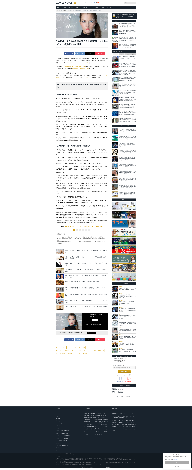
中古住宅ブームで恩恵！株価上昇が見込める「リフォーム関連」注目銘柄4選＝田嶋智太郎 (127, 131)
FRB (94, 413)
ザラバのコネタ (59, 447)
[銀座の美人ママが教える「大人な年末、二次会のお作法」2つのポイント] (60, 282)
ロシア (85, 424)
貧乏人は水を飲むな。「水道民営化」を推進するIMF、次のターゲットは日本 (127, 58)
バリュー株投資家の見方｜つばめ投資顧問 (93, 423)
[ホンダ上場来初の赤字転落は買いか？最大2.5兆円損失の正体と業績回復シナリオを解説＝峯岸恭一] (115, 166)
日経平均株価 (102, 417)
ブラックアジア (86, 77)
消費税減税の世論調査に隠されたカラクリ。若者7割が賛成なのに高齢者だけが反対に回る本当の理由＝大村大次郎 (127, 120)
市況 (103, 7)
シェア (67, 53)
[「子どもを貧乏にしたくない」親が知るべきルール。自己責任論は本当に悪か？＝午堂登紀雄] (60, 258)
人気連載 (96, 7)
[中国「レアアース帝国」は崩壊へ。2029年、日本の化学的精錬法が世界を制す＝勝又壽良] (115, 145)
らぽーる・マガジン (98, 426)
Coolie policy (175, 459)
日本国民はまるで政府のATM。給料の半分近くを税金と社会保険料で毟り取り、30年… (127, 317)
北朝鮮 (102, 424)
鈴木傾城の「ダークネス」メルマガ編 (78, 63)
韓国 (105, 424)
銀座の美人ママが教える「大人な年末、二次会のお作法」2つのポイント (84, 281)
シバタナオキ (100, 433)
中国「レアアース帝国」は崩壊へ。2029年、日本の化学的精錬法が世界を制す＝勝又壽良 (127, 32)
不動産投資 (78, 7)
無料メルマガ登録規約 (117, 365)
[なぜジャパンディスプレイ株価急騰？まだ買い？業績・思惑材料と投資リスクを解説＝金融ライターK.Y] (115, 194)
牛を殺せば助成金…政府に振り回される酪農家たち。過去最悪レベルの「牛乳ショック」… (127, 296)
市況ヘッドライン (59, 428)
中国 (98, 417)
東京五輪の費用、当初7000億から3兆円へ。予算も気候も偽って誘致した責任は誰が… (127, 324)
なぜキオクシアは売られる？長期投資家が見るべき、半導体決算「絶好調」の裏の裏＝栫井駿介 (127, 92)
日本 (93, 415)
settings (177, 466)
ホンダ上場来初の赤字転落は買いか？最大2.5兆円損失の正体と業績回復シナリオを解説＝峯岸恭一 (127, 166)
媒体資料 (114, 388)
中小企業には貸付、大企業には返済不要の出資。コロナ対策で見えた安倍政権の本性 (127, 310)
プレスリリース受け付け (117, 392)
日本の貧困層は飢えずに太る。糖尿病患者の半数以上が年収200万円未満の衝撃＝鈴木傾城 (127, 85)
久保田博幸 (86, 429)
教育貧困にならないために (101, 431)
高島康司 (86, 433)
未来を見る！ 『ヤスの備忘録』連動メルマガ (95, 421)
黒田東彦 (89, 417)
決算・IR (109, 7)
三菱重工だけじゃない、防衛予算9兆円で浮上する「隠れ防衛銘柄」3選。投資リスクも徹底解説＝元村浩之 (127, 152)
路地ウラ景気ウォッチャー (61, 440)
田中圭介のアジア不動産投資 (62, 438)
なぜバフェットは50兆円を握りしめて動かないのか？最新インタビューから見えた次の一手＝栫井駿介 (127, 46)
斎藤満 (104, 423)
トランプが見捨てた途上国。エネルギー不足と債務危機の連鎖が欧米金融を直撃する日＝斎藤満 (127, 159)
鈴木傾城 (62, 353)
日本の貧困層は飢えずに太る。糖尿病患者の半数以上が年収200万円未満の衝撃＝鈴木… (127, 331)
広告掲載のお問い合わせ (117, 389)
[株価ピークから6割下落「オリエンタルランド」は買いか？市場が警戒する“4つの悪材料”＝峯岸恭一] (115, 180)
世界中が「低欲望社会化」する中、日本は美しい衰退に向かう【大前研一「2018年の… (127, 337)
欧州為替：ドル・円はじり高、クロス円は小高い (122, 413)
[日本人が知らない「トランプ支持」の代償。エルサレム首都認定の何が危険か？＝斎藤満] (60, 276)
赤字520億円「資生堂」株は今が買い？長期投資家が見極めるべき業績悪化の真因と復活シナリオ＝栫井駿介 (127, 65)
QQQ (64, 347)
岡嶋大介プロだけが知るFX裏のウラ (63, 433)
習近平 (91, 413)
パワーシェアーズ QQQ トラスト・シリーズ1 (68, 350)
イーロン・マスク (72, 347)
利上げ (90, 415)
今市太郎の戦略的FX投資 (99, 419)
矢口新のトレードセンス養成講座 (63, 435)
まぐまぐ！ (78, 454)
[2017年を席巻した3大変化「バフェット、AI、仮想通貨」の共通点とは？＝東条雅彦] (60, 270)
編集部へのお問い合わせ (117, 391)
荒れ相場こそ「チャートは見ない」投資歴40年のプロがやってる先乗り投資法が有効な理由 (127, 39)
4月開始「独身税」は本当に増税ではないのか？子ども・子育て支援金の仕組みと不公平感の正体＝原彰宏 (127, 186)
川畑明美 (92, 426)
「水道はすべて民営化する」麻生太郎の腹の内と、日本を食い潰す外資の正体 (127, 344)
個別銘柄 (91, 429)
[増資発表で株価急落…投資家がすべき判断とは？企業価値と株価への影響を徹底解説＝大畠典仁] (115, 173)
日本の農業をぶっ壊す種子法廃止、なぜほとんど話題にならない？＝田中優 (127, 350)
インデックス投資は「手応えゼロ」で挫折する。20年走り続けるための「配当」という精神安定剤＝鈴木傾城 (127, 113)
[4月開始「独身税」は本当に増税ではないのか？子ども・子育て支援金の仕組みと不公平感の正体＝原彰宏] (115, 187)
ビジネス (133, 54)
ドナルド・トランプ (92, 433)
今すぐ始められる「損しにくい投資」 (84, 3)
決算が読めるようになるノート (94, 424)
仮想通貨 (88, 426)
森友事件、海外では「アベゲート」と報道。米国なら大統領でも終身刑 (127, 289)
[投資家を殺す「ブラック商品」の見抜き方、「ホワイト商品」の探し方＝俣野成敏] (60, 264)
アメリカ (105, 433)
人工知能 (93, 350)
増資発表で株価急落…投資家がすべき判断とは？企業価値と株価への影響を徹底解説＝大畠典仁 (127, 173)
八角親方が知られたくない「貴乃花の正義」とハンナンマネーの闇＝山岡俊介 (86, 306)
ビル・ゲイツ (86, 350)
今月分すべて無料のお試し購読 (80, 68)
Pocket (100, 53)
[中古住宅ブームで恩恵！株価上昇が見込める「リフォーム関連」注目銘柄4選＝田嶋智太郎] (115, 131)
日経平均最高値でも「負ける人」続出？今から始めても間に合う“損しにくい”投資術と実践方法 (127, 25)
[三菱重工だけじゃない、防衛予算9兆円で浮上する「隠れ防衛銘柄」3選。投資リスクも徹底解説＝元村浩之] (115, 152)
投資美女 (57, 443)
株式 (65, 7)
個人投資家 (101, 350)
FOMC (88, 413)
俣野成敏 (100, 434)
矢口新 (106, 421)
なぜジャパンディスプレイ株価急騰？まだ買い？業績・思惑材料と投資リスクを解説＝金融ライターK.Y (127, 193)
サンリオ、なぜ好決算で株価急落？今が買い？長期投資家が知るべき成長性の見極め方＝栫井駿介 (80, 237)
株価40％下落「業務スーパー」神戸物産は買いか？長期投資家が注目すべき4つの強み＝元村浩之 (127, 138)
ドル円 (85, 413)
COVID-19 (93, 431)
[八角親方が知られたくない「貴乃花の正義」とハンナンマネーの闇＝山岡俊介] (60, 307)
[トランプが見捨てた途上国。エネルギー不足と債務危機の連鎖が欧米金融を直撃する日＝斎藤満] (115, 159)
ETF (60, 347)
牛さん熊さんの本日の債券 (100, 415)
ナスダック (82, 347)
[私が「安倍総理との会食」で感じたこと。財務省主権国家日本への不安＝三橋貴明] (60, 295)
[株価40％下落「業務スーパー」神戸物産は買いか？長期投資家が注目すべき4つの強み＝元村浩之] (115, 138)
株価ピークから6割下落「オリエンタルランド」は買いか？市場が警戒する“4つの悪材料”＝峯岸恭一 (127, 180)
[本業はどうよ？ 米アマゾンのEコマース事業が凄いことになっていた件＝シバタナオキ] (60, 301)
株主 (57, 353)
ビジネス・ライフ (87, 7)
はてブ (78, 53)
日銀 (107, 423)
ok (176, 462)
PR (56, 450)
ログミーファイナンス (99, 429)
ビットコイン (91, 434)
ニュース (59, 7)
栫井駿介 (96, 434)
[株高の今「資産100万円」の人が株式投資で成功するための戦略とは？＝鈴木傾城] (60, 289)
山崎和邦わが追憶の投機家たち (62, 430)
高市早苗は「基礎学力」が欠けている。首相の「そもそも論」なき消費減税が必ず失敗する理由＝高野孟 (127, 99)
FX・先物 (70, 7)
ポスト (90, 53)
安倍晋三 (105, 426)
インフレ (104, 434)
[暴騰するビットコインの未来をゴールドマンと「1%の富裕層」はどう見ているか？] (60, 251)
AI (56, 347)
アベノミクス (94, 417)
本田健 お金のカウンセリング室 (63, 445)
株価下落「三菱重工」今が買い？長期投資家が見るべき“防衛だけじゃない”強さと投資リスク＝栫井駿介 (127, 79)
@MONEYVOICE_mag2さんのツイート (124, 396)
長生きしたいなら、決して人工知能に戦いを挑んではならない (84, 226)
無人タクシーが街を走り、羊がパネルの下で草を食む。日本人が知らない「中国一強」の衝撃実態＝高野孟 (127, 106)
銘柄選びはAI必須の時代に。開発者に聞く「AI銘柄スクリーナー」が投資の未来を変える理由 (126, 16)
